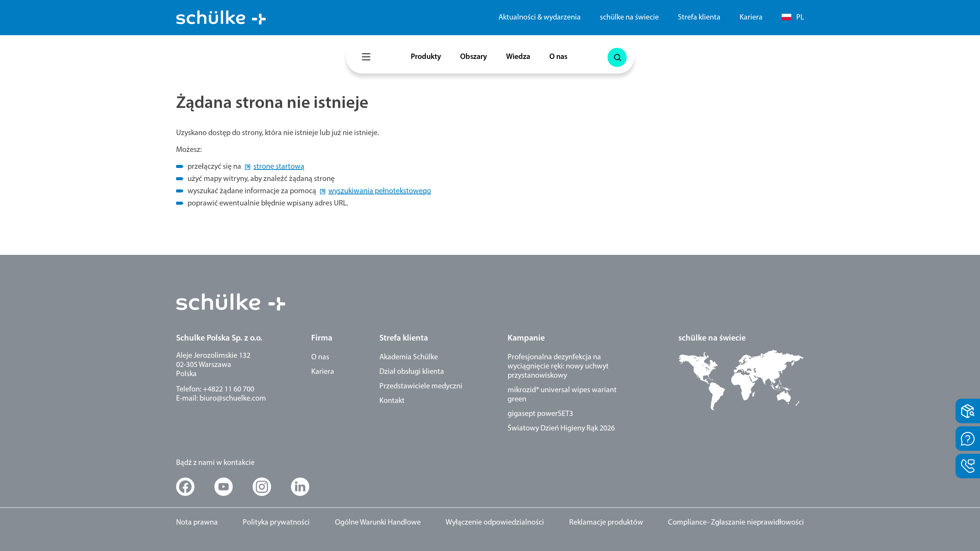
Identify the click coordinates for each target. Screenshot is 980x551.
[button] (185, 487)
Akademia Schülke (408, 357)
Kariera (751, 17)
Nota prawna (197, 523)
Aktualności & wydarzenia (539, 17)
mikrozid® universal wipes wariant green (562, 394)
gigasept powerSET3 (540, 414)
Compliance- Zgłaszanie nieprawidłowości (736, 523)
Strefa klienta (699, 17)
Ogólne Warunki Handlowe (378, 523)
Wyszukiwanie (617, 57)
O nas (558, 57)
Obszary (473, 57)
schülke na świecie (629, 17)
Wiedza (518, 57)
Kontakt (392, 401)
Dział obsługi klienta (411, 372)
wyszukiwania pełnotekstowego (379, 191)
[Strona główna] (221, 17)
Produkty (426, 57)
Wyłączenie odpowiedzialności (495, 523)
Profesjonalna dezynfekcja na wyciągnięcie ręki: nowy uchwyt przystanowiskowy (558, 367)
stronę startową (278, 167)
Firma (321, 338)
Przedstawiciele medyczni (420, 386)
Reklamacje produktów (606, 523)
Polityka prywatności (276, 523)
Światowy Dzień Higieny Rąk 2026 (561, 428)
